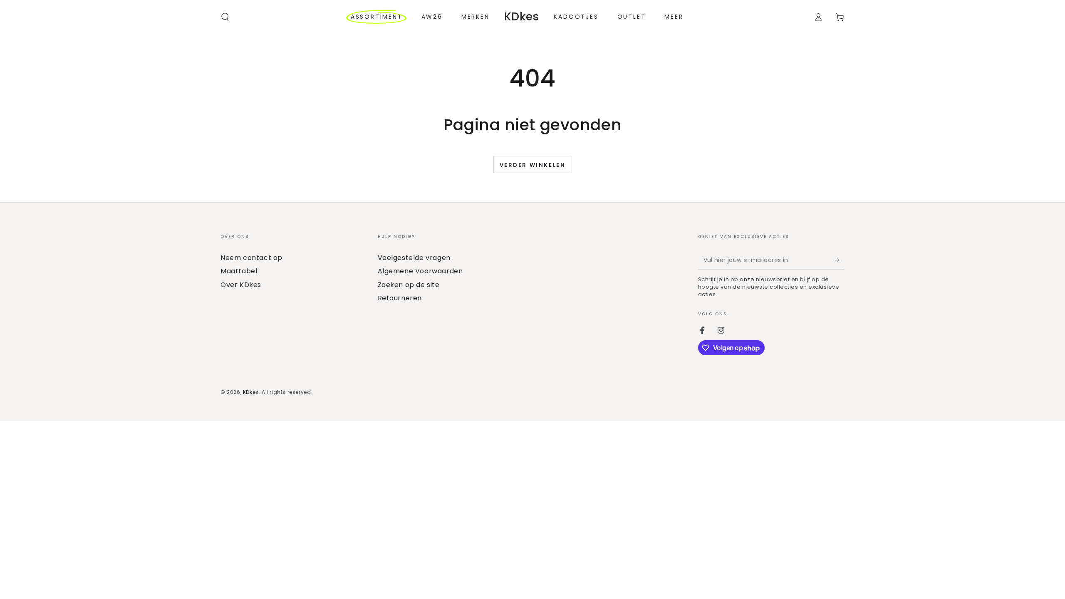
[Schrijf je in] (840, 260)
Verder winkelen (533, 165)
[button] (225, 17)
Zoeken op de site (409, 285)
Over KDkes (240, 285)
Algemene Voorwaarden (420, 271)
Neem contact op (251, 257)
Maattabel (238, 271)
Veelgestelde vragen (414, 257)
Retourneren (400, 298)
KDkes (251, 392)
